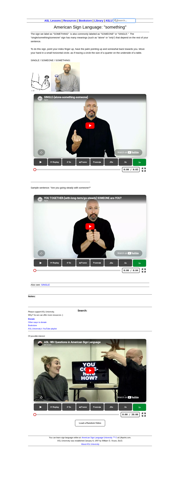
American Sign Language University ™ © (99, 437)
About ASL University (90, 444)
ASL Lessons (52, 20)
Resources (70, 20)
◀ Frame (83, 162)
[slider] (34, 169)
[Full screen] (143, 169)
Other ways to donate (37, 322)
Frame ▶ (97, 162)
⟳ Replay (54, 162)
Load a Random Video (90, 423)
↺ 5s (69, 162)
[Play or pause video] (90, 125)
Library (98, 20)
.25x (111, 162)
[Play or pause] (40, 162)
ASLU (108, 20)
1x (139, 162)
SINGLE (45, 284)
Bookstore (85, 20)
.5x (125, 162)
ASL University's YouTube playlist (42, 329)
